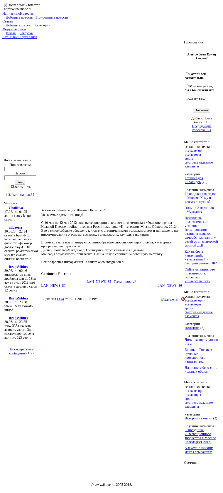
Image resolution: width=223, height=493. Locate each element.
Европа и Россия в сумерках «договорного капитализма (198, 355)
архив (189, 158)
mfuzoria (15, 227)
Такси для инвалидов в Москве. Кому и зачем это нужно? (200, 197)
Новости (26, 13)
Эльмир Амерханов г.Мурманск (199, 210)
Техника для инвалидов (194, 180)
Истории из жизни (198, 418)
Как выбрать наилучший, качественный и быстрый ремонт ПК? (201, 257)
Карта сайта (28, 37)
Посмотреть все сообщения (21, 351)
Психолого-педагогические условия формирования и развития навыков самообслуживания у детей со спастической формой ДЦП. (201, 231)
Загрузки (19, 29)
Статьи (7, 21)
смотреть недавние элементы (199, 164)
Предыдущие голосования (201, 128)
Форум (7, 29)
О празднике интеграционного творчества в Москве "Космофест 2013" (200, 436)
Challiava (16, 208)
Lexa (60, 299)
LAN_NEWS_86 (169, 285)
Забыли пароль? (20, 195)
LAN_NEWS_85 (99, 281)
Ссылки (13, 37)
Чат (5, 37)
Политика (192, 328)
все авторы (193, 154)
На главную (11, 13)
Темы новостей (125, 281)
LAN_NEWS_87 (53, 285)
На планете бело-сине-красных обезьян (201, 369)
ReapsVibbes (18, 267)
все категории (195, 150)
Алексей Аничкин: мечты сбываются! (199, 450)
